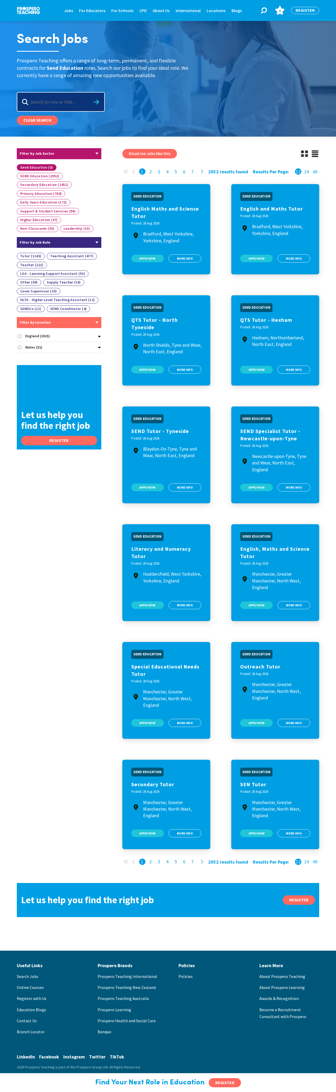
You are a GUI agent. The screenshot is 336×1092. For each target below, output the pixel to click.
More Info (185, 258)
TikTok (117, 1057)
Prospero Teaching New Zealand (127, 987)
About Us (161, 10)
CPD (143, 10)
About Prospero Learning (282, 987)
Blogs (237, 10)
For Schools (122, 10)
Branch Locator (31, 1031)
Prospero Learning (114, 1009)
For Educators (92, 10)
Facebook (49, 1057)
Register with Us (31, 998)
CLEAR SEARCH (37, 120)
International (188, 10)
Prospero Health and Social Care (127, 1020)
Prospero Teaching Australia (123, 998)
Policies (185, 976)
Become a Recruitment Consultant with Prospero (282, 1013)
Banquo (104, 1031)
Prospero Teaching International (127, 976)
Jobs (68, 10)
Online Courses (30, 987)
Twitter (97, 1057)
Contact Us (27, 1020)
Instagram (74, 1057)
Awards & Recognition (279, 998)
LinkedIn (26, 1057)
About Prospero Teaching (282, 976)
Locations (216, 10)
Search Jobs (27, 976)
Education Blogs (31, 1009)
